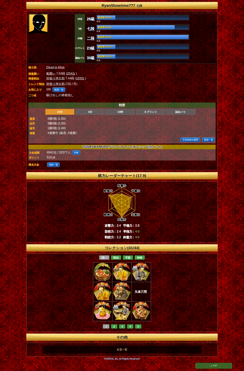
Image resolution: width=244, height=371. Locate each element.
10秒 (120, 111)
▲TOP (213, 365)
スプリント (150, 111)
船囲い (50, 73)
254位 (71, 73)
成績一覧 (53, 164)
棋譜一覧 (58, 89)
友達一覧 (122, 349)
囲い (104, 257)
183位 (80, 78)
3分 (90, 111)
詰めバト (180, 111)
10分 (60, 111)
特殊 (139, 257)
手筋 (128, 257)
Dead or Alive (55, 67)
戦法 (116, 257)
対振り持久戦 (55, 78)
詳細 (76, 152)
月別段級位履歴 (190, 139)
